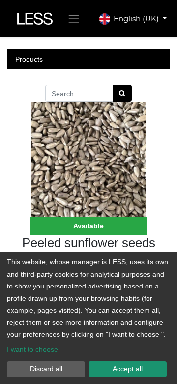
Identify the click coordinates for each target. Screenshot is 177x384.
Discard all (46, 369)
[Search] (122, 93)
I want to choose (32, 349)
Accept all (128, 369)
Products (29, 59)
